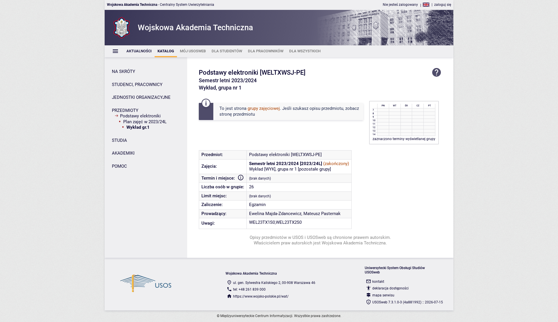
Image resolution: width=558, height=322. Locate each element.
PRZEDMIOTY (125, 110)
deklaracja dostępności (390, 288)
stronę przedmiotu (237, 114)
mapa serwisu (383, 295)
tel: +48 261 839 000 (249, 289)
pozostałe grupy (314, 169)
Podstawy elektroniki (140, 116)
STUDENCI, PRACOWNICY (137, 84)
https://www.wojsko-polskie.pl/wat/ (261, 296)
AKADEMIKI (123, 153)
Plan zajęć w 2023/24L (145, 121)
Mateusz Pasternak (322, 213)
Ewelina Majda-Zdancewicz (275, 213)
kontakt (378, 282)
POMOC (119, 166)
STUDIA (119, 140)
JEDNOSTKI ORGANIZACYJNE (141, 97)
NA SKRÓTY (123, 71)
